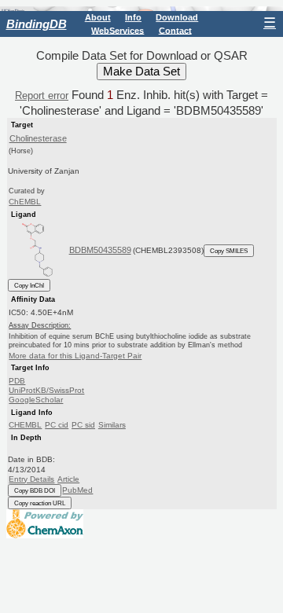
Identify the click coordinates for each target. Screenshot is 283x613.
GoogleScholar (36, 399)
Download (177, 17)
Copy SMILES (229, 251)
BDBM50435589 (100, 250)
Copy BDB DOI (34, 490)
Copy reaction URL (39, 503)
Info (133, 17)
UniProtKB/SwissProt (46, 390)
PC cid (56, 424)
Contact (175, 30)
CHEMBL (25, 424)
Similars (112, 424)
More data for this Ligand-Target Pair (75, 355)
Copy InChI (29, 285)
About (98, 17)
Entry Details (31, 479)
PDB (17, 380)
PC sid (83, 424)
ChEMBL (25, 201)
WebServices (117, 30)
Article (68, 479)
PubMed (77, 490)
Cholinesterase (38, 138)
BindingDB (36, 24)
